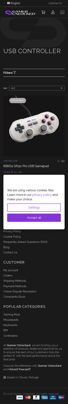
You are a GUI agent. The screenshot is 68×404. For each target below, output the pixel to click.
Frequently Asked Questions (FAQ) (25, 241)
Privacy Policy (12, 231)
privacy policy (42, 194)
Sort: (5, 88)
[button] (43, 12)
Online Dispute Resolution (19, 291)
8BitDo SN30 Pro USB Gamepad (26, 166)
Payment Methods (14, 286)
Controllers (10, 161)
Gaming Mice (11, 314)
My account (10, 270)
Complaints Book (14, 296)
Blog (6, 247)
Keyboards (10, 325)
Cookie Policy (12, 236)
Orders (7, 275)
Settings (34, 207)
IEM (5, 330)
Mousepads (11, 319)
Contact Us (10, 252)
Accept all (34, 217)
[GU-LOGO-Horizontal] (20, 12)
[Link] (53, 12)
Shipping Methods (14, 280)
